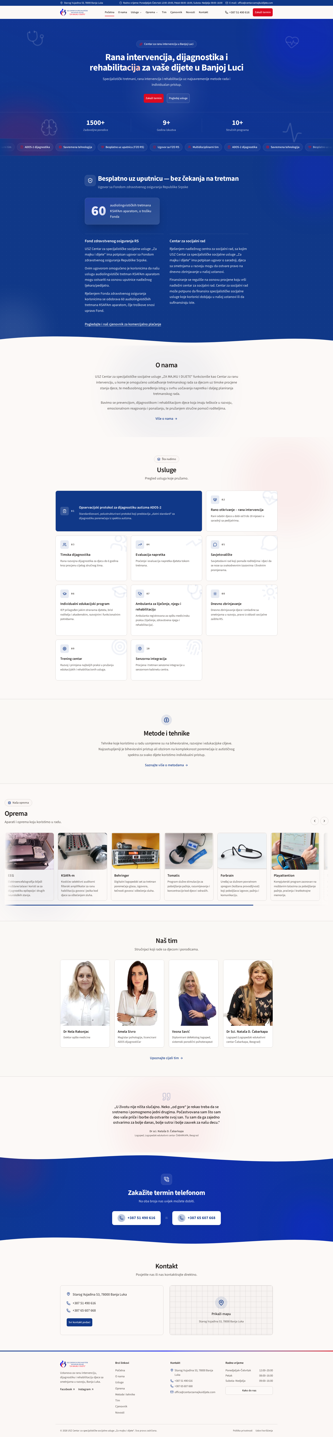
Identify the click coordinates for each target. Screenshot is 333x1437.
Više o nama (164, 418)
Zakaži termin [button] (263, 12)
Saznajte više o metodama (164, 765)
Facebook (66, 1389)
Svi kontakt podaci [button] (79, 1322)
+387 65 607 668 (184, 1386)
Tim (164, 12)
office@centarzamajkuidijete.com (255, 3)
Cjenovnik (176, 12)
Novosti (190, 12)
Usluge (135, 12)
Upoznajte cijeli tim (164, 1058)
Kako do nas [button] (249, 1390)
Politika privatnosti (242, 1430)
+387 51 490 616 (239, 12)
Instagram (84, 1389)
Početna (109, 12)
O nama (122, 12)
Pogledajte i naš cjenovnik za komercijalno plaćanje (123, 324)
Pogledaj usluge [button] (178, 98)
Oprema (150, 12)
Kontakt (203, 12)
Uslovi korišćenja (264, 1430)
